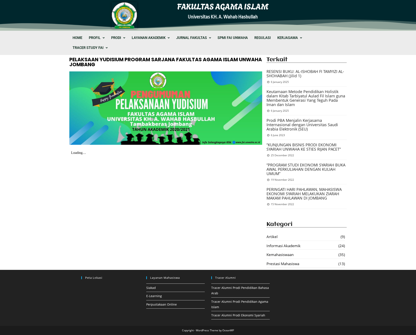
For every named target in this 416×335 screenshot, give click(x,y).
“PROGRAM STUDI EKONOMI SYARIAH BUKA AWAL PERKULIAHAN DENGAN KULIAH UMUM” (305, 169)
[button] (97, 38)
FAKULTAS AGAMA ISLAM (223, 6)
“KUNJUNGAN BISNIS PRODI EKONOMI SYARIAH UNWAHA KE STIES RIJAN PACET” (303, 147)
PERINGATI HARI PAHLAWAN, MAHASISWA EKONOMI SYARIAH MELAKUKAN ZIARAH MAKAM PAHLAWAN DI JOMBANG (304, 194)
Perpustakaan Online (161, 304)
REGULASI (262, 38)
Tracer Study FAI (88, 48)
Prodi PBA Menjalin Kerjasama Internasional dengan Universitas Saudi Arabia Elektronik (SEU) (302, 125)
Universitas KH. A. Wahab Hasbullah (223, 17)
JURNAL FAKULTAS (191, 38)
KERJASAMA (287, 38)
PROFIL (95, 38)
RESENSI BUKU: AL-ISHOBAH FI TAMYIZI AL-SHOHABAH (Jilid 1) (305, 73)
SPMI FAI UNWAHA (233, 38)
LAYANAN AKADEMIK (149, 38)
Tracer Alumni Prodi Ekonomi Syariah (238, 315)
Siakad (151, 288)
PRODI (116, 38)
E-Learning (154, 296)
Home (77, 38)
